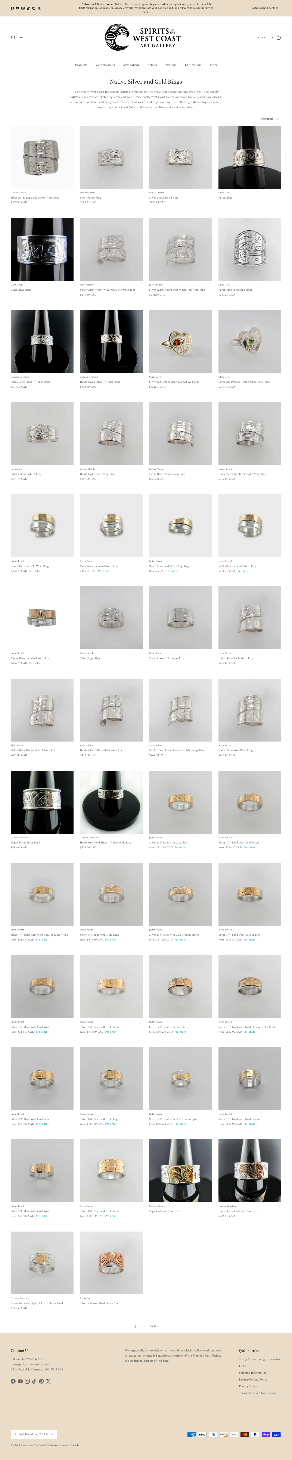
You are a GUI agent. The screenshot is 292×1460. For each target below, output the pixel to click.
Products (81, 65)
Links (242, 1366)
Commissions (105, 65)
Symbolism (131, 65)
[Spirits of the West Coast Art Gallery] (146, 38)
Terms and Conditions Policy (257, 1393)
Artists (152, 65)
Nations (170, 65)
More (213, 65)
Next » (154, 1326)
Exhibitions (193, 65)
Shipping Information (253, 1373)
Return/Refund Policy (253, 1380)
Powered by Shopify (69, 1445)
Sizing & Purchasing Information (260, 1359)
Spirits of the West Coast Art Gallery (38, 1445)
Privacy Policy (248, 1386)
